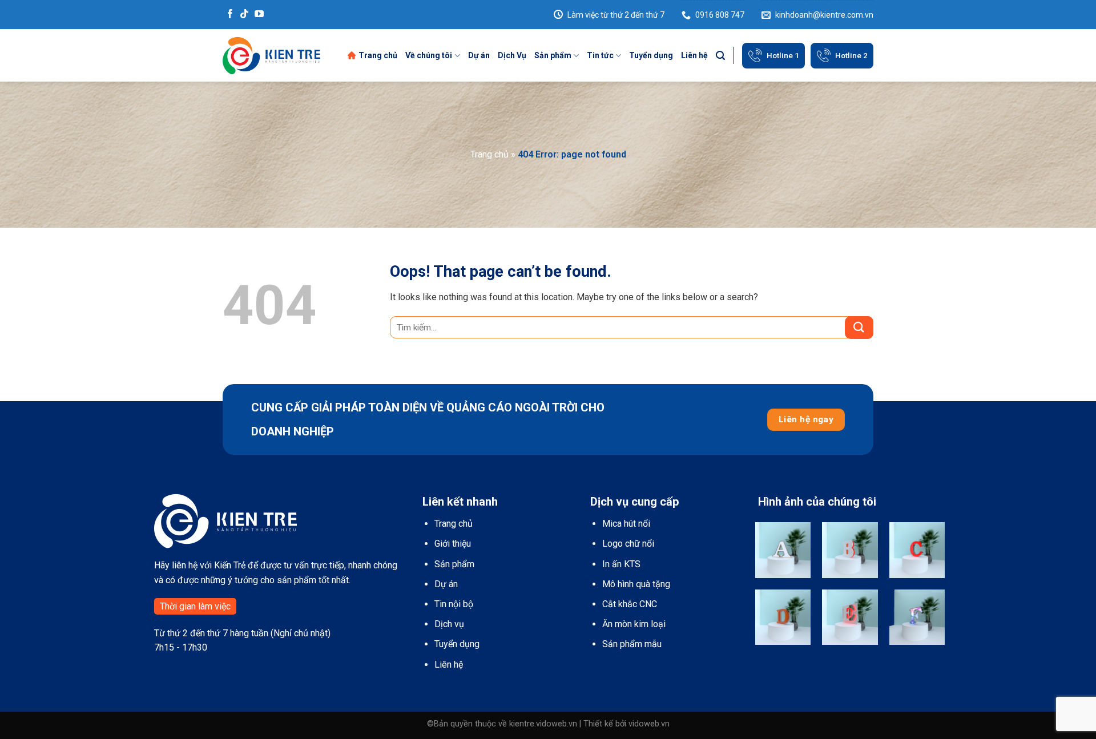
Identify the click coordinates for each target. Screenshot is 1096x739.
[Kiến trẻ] (271, 55)
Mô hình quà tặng (636, 584)
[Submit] (859, 327)
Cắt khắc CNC (629, 604)
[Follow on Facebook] (230, 14)
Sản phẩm (552, 55)
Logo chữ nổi (628, 543)
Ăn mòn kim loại (634, 624)
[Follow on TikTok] (244, 14)
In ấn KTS (621, 564)
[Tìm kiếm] (720, 56)
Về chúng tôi (428, 55)
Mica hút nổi (626, 523)
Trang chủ (377, 55)
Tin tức (600, 55)
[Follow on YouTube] (259, 14)
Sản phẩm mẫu (632, 644)
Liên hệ (694, 55)
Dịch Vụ (512, 55)
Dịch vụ (449, 624)
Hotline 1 (783, 55)
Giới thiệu (452, 543)
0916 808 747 (719, 14)
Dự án (479, 55)
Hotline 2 (851, 55)
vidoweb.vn (649, 724)
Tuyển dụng (651, 55)
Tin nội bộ (453, 604)
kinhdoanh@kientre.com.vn (824, 14)
